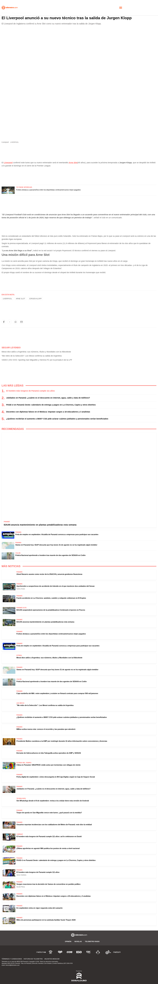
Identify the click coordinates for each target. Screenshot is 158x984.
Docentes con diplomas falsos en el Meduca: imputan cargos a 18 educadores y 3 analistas (48, 412)
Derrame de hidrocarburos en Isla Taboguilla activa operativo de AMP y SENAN (48, 753)
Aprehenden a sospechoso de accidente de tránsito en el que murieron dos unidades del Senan (55, 586)
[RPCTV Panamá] (50, 952)
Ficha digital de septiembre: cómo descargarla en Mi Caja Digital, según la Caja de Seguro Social (55, 777)
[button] (4, 322)
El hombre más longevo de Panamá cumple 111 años (30, 391)
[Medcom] (117, 952)
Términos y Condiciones (12, 959)
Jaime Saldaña (21, 875)
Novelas (78, 941)
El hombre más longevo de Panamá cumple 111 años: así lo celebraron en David (49, 836)
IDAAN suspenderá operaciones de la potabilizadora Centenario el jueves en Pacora (50, 610)
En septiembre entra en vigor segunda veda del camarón (39, 908)
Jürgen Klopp (35, 299)
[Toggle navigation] (120, 7)
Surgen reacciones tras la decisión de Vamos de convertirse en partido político (48, 884)
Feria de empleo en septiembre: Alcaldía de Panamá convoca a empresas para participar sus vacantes (56, 534)
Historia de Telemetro (33, 959)
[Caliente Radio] (98, 952)
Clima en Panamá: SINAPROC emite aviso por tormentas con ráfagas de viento (48, 765)
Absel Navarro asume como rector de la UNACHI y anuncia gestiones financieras (49, 574)
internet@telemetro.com (12, 965)
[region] (79, 174)
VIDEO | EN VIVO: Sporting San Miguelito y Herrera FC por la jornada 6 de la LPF (37, 360)
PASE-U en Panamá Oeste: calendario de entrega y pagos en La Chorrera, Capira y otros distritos (51, 405)
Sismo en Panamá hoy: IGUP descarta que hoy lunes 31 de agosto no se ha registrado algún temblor (56, 545)
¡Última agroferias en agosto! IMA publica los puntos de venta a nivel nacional (48, 848)
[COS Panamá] (69, 952)
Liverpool (7, 299)
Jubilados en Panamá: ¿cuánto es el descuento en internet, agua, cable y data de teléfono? (48, 398)
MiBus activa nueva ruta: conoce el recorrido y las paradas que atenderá (45, 729)
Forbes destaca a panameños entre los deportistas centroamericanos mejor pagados (48, 190)
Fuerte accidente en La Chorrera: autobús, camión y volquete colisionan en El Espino (51, 598)
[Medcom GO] (41, 952)
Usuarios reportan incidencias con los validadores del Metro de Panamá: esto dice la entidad (54, 824)
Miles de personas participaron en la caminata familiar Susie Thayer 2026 (46, 920)
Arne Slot (73, 163)
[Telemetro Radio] (107, 952)
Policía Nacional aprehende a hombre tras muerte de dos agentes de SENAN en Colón (50, 555)
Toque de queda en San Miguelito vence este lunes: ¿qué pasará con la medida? (49, 813)
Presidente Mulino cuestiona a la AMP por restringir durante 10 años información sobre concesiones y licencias (61, 741)
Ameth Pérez (20, 887)
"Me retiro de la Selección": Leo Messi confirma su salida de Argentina (32, 356)
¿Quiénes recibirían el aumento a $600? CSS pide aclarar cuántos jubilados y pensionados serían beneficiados (57, 419)
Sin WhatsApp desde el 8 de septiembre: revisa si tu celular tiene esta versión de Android (52, 801)
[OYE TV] (60, 952)
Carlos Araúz (20, 589)
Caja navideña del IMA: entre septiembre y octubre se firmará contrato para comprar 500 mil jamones (57, 693)
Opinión (68, 941)
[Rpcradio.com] (88, 952)
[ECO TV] (79, 952)
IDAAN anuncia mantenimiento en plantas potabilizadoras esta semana (40, 525)
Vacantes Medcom (51, 959)
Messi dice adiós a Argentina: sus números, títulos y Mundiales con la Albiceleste (36, 352)
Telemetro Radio (92, 941)
